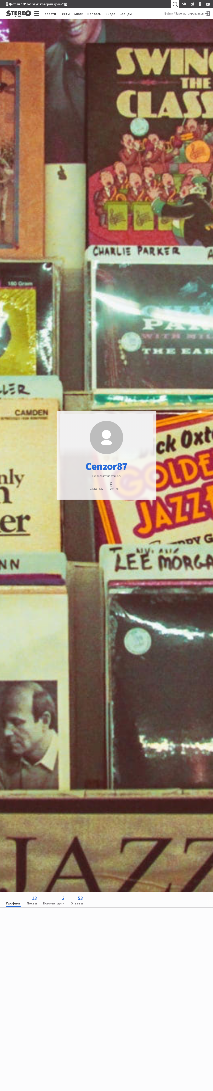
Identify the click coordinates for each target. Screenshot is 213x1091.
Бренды (126, 14)
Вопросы (94, 14)
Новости (49, 14)
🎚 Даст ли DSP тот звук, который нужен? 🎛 (36, 4)
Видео (110, 14)
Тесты (65, 14)
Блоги (78, 14)
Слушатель (96, 488)
